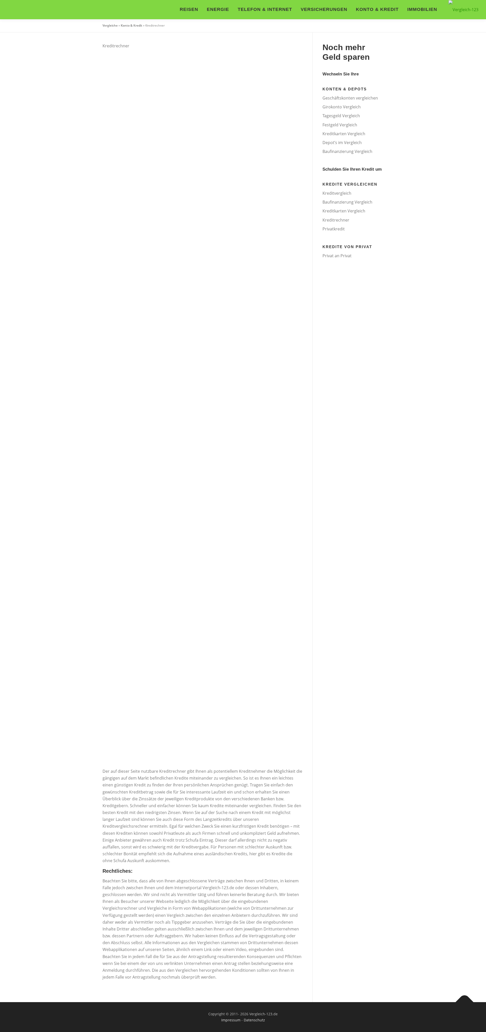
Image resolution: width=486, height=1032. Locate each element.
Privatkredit (333, 229)
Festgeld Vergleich (339, 125)
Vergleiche (110, 25)
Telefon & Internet (265, 9)
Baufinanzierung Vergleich (347, 151)
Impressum (230, 1020)
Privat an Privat (337, 256)
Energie (218, 9)
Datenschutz (254, 1020)
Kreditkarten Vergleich (343, 133)
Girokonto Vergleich (341, 107)
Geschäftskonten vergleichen (350, 98)
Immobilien (422, 9)
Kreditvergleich (336, 193)
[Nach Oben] (465, 1002)
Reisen (189, 9)
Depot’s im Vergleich (342, 142)
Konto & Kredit (377, 9)
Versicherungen (324, 9)
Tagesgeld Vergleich (341, 115)
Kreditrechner (335, 220)
